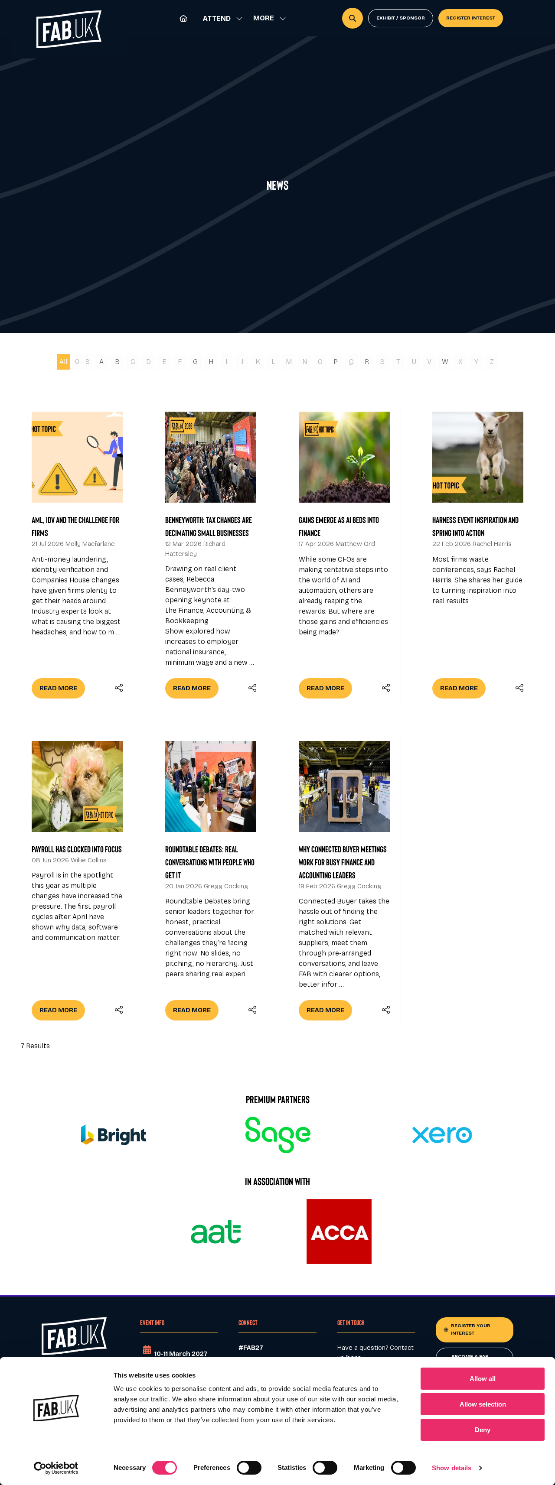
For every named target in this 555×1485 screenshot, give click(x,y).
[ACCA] (339, 1231)
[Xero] (442, 1135)
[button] (267, 18)
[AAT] (216, 1231)
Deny (482, 1429)
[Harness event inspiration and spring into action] (478, 555)
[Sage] (277, 1135)
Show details (451, 1468)
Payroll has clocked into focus (77, 849)
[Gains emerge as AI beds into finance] (344, 555)
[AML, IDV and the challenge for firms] (77, 555)
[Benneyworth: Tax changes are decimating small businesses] (211, 555)
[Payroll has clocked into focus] (77, 881)
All (63, 361)
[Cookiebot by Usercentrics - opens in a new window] (56, 1468)
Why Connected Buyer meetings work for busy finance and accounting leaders (343, 862)
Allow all (483, 1378)
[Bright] (113, 1135)
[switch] (249, 1468)
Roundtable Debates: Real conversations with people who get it (210, 862)
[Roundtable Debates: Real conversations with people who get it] (211, 881)
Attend (217, 18)
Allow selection (483, 1404)
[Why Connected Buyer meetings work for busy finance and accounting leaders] (344, 881)
